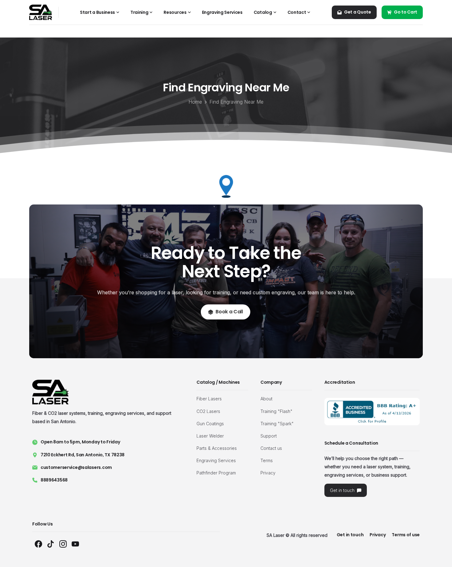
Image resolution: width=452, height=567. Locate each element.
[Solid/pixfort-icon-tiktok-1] (51, 543)
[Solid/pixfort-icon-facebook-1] (38, 543)
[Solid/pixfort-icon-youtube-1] (75, 543)
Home (195, 102)
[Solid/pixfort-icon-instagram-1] (63, 543)
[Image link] (372, 411)
